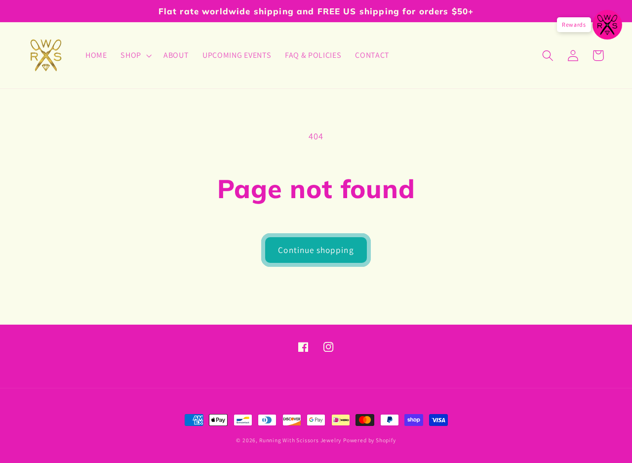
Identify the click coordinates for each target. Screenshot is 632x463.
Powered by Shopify (369, 440)
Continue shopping (316, 249)
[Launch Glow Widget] (607, 25)
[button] (135, 55)
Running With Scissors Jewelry (300, 440)
